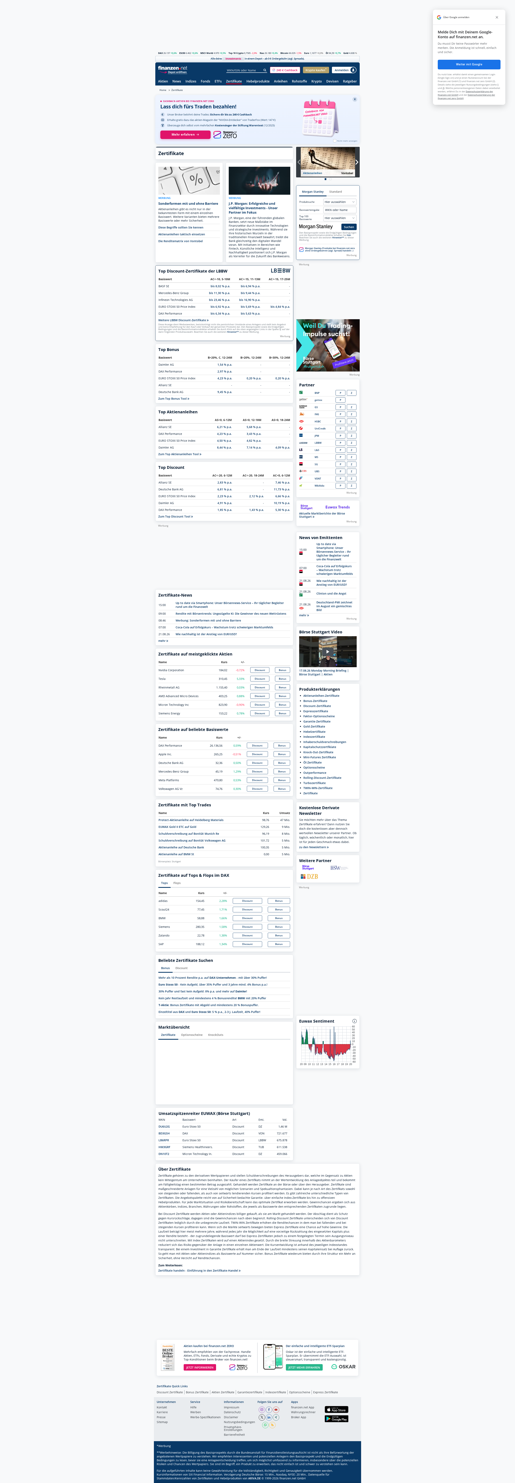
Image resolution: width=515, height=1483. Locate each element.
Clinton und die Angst (331, 593)
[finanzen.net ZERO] (225, 135)
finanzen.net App (302, 1407)
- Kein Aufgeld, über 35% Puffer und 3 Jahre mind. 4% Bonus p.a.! (213, 984)
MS (316, 457)
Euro (306, 53)
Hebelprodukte (258, 81)
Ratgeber (350, 81)
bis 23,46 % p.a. (219, 300)
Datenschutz (232, 1412)
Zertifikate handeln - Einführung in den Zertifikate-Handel (198, 1270)
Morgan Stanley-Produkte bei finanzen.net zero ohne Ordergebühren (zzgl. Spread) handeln (330, 249)
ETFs (218, 81)
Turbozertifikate (314, 783)
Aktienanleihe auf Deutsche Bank (181, 847)
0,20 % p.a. (254, 378)
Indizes (190, 81)
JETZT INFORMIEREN (199, 1367)
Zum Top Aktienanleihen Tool (179, 454)
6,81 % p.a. (224, 489)
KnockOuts (215, 1035)
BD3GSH (164, 1133)
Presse (161, 1417)
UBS (317, 471)
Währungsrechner (303, 1412)
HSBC (318, 421)
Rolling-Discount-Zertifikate (322, 778)
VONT (318, 478)
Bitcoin (284, 53)
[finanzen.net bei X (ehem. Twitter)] (262, 1417)
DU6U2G (164, 1126)
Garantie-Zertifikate (317, 721)
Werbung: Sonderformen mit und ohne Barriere (208, 620)
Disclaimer (231, 1417)
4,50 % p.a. (224, 441)
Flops (177, 883)
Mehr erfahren (183, 134)
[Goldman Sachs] (303, 407)
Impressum (231, 1407)
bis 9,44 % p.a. (250, 293)
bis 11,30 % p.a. (219, 293)
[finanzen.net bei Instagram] (262, 1410)
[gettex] (303, 400)
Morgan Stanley (313, 191)
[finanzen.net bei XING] (276, 1417)
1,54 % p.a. (224, 364)
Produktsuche (307, 202)
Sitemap (162, 1422)
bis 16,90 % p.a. (249, 300)
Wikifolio (319, 485)
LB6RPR (164, 1140)
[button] (285, 70)
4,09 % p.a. (282, 447)
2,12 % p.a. (256, 496)
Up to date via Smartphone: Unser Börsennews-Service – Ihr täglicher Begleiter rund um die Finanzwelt (333, 551)
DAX (160, 53)
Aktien (163, 81)
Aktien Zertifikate (223, 1392)
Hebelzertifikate (314, 732)
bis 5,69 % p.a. (250, 307)
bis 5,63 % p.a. (250, 313)
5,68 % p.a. (254, 427)
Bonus (282, 670)
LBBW (318, 443)
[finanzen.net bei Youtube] (276, 1410)
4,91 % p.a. (224, 503)
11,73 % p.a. (282, 489)
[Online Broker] (173, 72)
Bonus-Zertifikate (315, 701)
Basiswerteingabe (309, 210)
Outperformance (314, 773)
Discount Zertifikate (170, 1392)
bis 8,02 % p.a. (220, 286)
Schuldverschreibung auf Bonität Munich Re (189, 834)
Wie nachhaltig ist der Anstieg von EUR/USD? (206, 634)
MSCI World (206, 53)
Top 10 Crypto (236, 53)
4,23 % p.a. (224, 378)
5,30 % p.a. (282, 510)
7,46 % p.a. (282, 482)
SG (316, 464)
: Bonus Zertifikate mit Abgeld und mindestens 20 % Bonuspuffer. (209, 1005)
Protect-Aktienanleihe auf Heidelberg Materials (191, 820)
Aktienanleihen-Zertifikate (321, 696)
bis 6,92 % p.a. (220, 307)
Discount (260, 670)
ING (317, 414)
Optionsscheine (192, 1035)
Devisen (332, 81)
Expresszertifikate (315, 711)
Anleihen (280, 81)
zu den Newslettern (313, 847)
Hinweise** (233, 331)
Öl (327, 53)
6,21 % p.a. (224, 427)
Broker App (298, 1417)
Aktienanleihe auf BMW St (176, 854)
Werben (195, 1412)
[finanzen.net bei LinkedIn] (269, 1417)
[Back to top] (351, 1479)
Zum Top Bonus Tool (172, 398)
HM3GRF (164, 1147)
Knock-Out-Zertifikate (318, 752)
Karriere (162, 1412)
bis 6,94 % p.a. (250, 286)
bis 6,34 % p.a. (220, 313)
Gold (345, 53)
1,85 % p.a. (224, 510)
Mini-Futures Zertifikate (319, 757)
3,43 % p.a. (254, 434)
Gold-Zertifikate (314, 726)
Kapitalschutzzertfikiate (319, 747)
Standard (335, 191)
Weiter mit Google (469, 64)
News (176, 81)
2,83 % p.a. (224, 482)
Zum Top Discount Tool (174, 516)
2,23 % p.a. (224, 496)
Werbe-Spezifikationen (205, 1417)
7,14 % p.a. (254, 447)
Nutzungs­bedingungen (239, 1422)
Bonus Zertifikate (197, 1392)
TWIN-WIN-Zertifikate (318, 788)
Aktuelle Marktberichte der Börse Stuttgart (322, 515)
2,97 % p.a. (224, 371)
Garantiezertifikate (249, 1392)
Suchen (349, 227)
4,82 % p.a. (254, 441)
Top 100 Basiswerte (305, 218)
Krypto (316, 81)
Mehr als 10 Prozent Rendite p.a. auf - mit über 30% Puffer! (213, 978)
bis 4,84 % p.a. (280, 307)
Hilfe (193, 1407)
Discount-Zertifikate (317, 706)
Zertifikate (234, 81)
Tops (164, 883)
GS (316, 407)
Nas (262, 53)
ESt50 (182, 53)
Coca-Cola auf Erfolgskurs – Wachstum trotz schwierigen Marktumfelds (224, 627)
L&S (317, 450)
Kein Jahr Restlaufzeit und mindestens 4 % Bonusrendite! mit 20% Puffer (212, 998)
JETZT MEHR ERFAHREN (304, 1367)
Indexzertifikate (314, 737)
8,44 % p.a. (224, 447)
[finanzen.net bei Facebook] (269, 1410)
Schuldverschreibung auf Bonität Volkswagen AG (192, 840)
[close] (496, 17)
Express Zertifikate (325, 1392)
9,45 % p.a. (224, 392)
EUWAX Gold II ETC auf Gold (177, 827)
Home (163, 90)
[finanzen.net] (172, 68)
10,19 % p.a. (282, 503)
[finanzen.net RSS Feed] (272, 1425)
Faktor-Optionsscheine (319, 716)
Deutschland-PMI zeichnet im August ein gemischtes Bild (334, 606)
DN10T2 (164, 1154)
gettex (318, 400)
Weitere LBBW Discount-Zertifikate (182, 320)
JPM (317, 435)
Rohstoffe (299, 81)
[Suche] (265, 70)
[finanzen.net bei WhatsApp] (265, 1425)
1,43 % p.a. (256, 510)
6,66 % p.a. (282, 496)
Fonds (205, 81)
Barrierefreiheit (234, 1435)
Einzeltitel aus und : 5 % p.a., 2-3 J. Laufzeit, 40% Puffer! (209, 1012)
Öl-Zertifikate (312, 762)
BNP (317, 393)
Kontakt (162, 1407)
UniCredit (320, 428)
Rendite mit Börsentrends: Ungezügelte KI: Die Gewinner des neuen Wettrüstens (231, 613)
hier (349, 235)
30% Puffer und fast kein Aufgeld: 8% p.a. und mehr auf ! (203, 991)
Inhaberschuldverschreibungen (324, 742)
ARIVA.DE (254, 1478)
